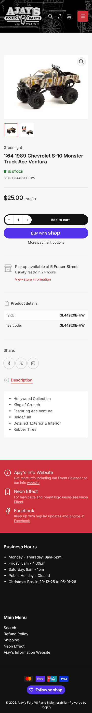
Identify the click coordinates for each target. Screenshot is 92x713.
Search (10, 627)
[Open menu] (83, 16)
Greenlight (13, 147)
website (33, 482)
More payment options (46, 242)
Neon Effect (14, 646)
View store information (33, 279)
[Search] (50, 16)
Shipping (11, 640)
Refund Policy (16, 634)
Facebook (22, 521)
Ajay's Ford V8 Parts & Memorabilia (42, 702)
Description (22, 380)
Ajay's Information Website (27, 652)
